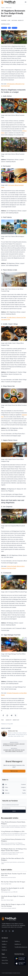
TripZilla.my (4, 950)
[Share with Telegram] (11, 715)
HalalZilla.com (18, 944)
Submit (14, 811)
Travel (2, 7)
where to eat (8, 7)
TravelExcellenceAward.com (21, 947)
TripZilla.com (5, 941)
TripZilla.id (4, 944)
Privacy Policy (5, 963)
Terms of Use (5, 960)
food (9, 27)
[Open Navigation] (25, 2)
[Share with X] (15, 715)
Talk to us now (14, 771)
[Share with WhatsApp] (7, 715)
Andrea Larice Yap (13, 731)
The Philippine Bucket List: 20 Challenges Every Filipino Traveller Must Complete (14, 849)
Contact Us (4, 957)
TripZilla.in (4, 947)
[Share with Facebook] (3, 715)
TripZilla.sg (17, 941)
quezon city (14, 27)
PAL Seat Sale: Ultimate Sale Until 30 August (13, 882)
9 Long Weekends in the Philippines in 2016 (12, 831)
